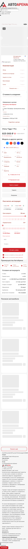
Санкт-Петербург (6, 12)
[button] (14, 58)
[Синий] (18, 143)
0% (4, 228)
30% (13, 228)
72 (24, 219)
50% (18, 228)
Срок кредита (7, 213)
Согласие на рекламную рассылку (11, 533)
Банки (15, 463)
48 (18, 219)
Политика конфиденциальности (10, 535)
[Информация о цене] (15, 133)
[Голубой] (7, 143)
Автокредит (9, 8)
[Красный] (11, 143)
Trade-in (11, 456)
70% (24, 228)
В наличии (3, 8)
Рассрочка (16, 456)
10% (7, 228)
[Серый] (14, 143)
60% (21, 228)
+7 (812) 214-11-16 (8, 114)
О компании (5, 463)
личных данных (18, 255)
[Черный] (22, 143)
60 (21, 219)
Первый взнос (7, 222)
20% (10, 228)
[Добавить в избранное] (24, 129)
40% (15, 228)
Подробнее (3, 545)
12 (9, 219)
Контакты (14, 8)
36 (15, 219)
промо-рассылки (19, 257)
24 (12, 219)
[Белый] (3, 143)
